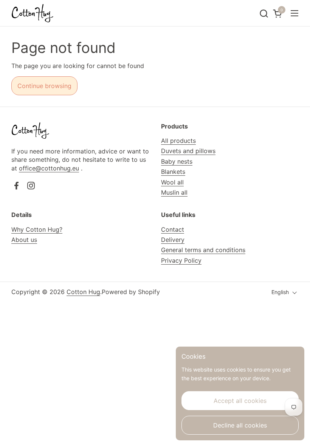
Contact (172, 229)
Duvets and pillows (188, 151)
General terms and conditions (203, 250)
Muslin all (174, 192)
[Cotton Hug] (32, 13)
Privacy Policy (181, 260)
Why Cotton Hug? (36, 229)
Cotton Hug (83, 292)
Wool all (172, 182)
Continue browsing (44, 86)
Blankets (173, 171)
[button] (263, 13)
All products (178, 140)
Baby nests (176, 161)
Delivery (172, 239)
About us (24, 239)
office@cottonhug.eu (49, 168)
